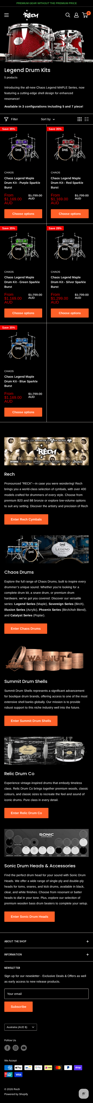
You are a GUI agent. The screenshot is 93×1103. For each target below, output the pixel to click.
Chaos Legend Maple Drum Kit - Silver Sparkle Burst (68, 282)
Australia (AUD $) (17, 1027)
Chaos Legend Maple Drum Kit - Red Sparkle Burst (67, 182)
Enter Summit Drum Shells (31, 721)
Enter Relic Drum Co (26, 813)
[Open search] (68, 15)
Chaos (9, 172)
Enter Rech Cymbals (26, 519)
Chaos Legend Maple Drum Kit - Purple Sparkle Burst (22, 182)
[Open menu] (6, 15)
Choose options (23, 213)
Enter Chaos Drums (26, 628)
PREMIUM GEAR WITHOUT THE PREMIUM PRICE (46, 3)
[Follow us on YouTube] (24, 1048)
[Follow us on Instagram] (16, 1048)
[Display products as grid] (80, 119)
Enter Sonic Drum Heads (29, 916)
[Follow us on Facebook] (7, 1048)
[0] (85, 15)
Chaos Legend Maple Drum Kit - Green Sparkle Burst (22, 282)
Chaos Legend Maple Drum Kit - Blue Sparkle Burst (21, 381)
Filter (14, 119)
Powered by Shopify (16, 1094)
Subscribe (18, 1006)
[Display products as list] (87, 119)
